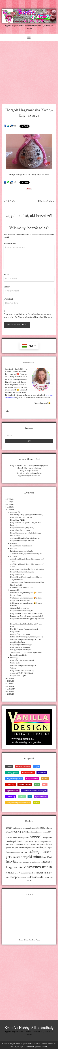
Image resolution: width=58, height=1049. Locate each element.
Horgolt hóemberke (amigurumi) (22, 527)
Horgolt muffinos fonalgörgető (21, 610)
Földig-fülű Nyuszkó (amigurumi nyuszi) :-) (26, 636)
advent (9, 827)
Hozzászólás (10, 243)
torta (39, 877)
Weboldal (8, 298)
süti (28, 877)
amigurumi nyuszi (29, 828)
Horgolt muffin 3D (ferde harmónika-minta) (26, 613)
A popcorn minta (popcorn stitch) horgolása (26, 553)
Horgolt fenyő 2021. (17, 520)
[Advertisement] (29, 71)
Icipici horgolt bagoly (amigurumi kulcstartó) (26, 514)
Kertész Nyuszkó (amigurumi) (21, 587)
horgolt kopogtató (16, 844)
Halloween (42, 772)
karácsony (13, 872)
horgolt (36, 836)
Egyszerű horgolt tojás (18, 655)
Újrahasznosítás (41, 796)
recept (13, 877)
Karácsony (10, 784)
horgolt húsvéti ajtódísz (31, 841)
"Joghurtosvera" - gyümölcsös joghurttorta (25, 652)
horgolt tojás (46, 847)
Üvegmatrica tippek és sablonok (18, 802)
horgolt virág (26, 852)
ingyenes (18, 861)
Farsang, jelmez (12, 772)
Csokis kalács (15, 662)
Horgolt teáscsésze (17, 574)
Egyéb (36, 766)
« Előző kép (9, 200)
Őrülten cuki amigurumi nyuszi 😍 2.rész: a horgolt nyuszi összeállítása (26, 599)
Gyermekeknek (27, 772)
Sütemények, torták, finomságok (34, 790)
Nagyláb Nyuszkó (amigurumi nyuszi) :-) (25, 629)
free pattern (24, 837)
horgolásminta (31, 856)
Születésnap (10, 796)
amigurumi (17, 828)
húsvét (10, 861)
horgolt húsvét (16, 841)
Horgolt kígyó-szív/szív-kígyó (21, 644)
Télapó (47, 877)
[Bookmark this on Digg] (14, 125)
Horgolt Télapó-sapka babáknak (29, 468)
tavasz (33, 877)
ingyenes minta (38, 866)
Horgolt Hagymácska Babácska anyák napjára (27, 569)
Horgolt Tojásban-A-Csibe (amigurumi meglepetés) (29, 465)
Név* (6, 274)
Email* (7, 286)
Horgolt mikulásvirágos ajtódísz (22, 540)
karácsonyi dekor (28, 872)
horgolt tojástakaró (13, 852)
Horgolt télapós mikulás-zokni (21, 545)
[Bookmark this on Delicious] (11, 125)
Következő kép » (46, 200)
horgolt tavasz (18, 847)
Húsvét (44, 778)
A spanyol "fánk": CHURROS (21, 673)
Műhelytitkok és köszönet (19, 608)
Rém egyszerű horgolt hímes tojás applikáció (26, 616)
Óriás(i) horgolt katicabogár (20, 649)
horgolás (39, 851)
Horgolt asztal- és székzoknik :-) (22, 670)
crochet (40, 827)
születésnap (22, 877)
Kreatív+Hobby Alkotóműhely (29, 1027)
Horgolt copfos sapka (18, 675)
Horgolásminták (32, 778)
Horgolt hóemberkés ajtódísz (20, 530)
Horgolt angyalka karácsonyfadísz (29, 473)
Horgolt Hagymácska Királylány (22, 571)
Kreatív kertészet (25, 784)
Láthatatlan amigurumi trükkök (21, 551)
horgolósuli (47, 857)
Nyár (37, 784)
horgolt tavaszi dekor (32, 847)
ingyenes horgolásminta (31, 862)
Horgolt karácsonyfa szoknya (21, 517)
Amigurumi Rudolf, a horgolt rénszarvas (25, 538)
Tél (30, 796)
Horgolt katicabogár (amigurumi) (22, 660)
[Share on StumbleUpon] (8, 125)
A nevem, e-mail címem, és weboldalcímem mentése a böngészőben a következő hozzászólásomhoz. (29, 315)
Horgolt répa (14, 631)
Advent (9, 766)
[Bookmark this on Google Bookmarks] (5, 125)
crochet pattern (19, 831)
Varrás (36, 802)
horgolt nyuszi (30, 844)
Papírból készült (12, 790)
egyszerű (46, 832)
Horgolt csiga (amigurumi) (20, 647)
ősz (30, 880)
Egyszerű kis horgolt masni (20, 634)
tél (42, 877)
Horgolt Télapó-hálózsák (29, 470)
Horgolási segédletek (14, 778)
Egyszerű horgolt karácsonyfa (29, 475)
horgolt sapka (42, 844)
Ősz (44, 784)
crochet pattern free (35, 832)
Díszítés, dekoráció (23, 766)
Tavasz (21, 796)
